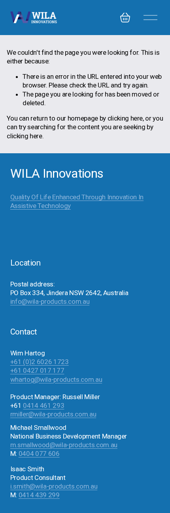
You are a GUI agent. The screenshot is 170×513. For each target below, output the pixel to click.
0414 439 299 (39, 495)
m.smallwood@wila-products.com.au (63, 445)
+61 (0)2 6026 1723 (39, 362)
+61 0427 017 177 (37, 370)
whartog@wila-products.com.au (56, 379)
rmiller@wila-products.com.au (53, 414)
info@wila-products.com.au (49, 301)
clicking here (125, 118)
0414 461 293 (43, 405)
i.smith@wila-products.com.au (53, 486)
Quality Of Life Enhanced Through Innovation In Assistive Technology (77, 201)
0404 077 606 (39, 453)
